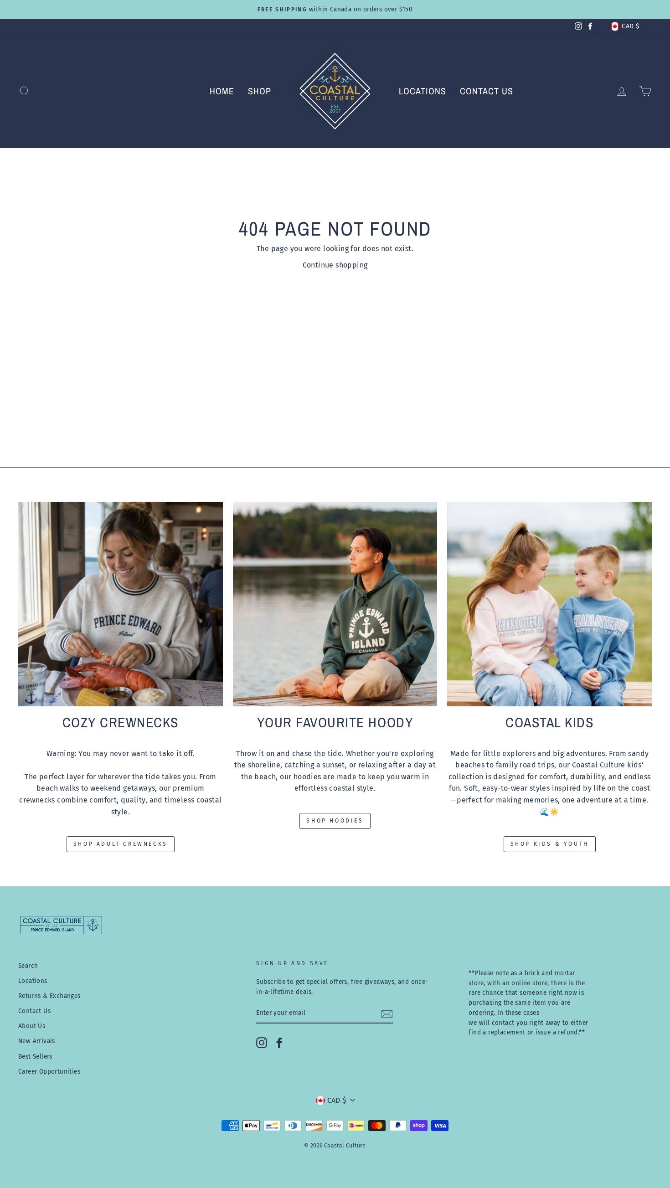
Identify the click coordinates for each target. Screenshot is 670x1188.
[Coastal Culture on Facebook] (279, 1042)
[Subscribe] (387, 1013)
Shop (259, 91)
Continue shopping (335, 265)
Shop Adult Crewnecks (120, 844)
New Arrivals (36, 1041)
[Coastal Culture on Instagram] (261, 1042)
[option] (335, 10)
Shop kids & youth (549, 844)
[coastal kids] (549, 604)
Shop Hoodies (334, 821)
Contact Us (486, 91)
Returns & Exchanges (49, 996)
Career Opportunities (49, 1071)
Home (222, 91)
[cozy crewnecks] (120, 604)
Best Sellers (35, 1056)
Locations (422, 91)
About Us (31, 1026)
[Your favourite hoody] (335, 604)
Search (28, 966)
